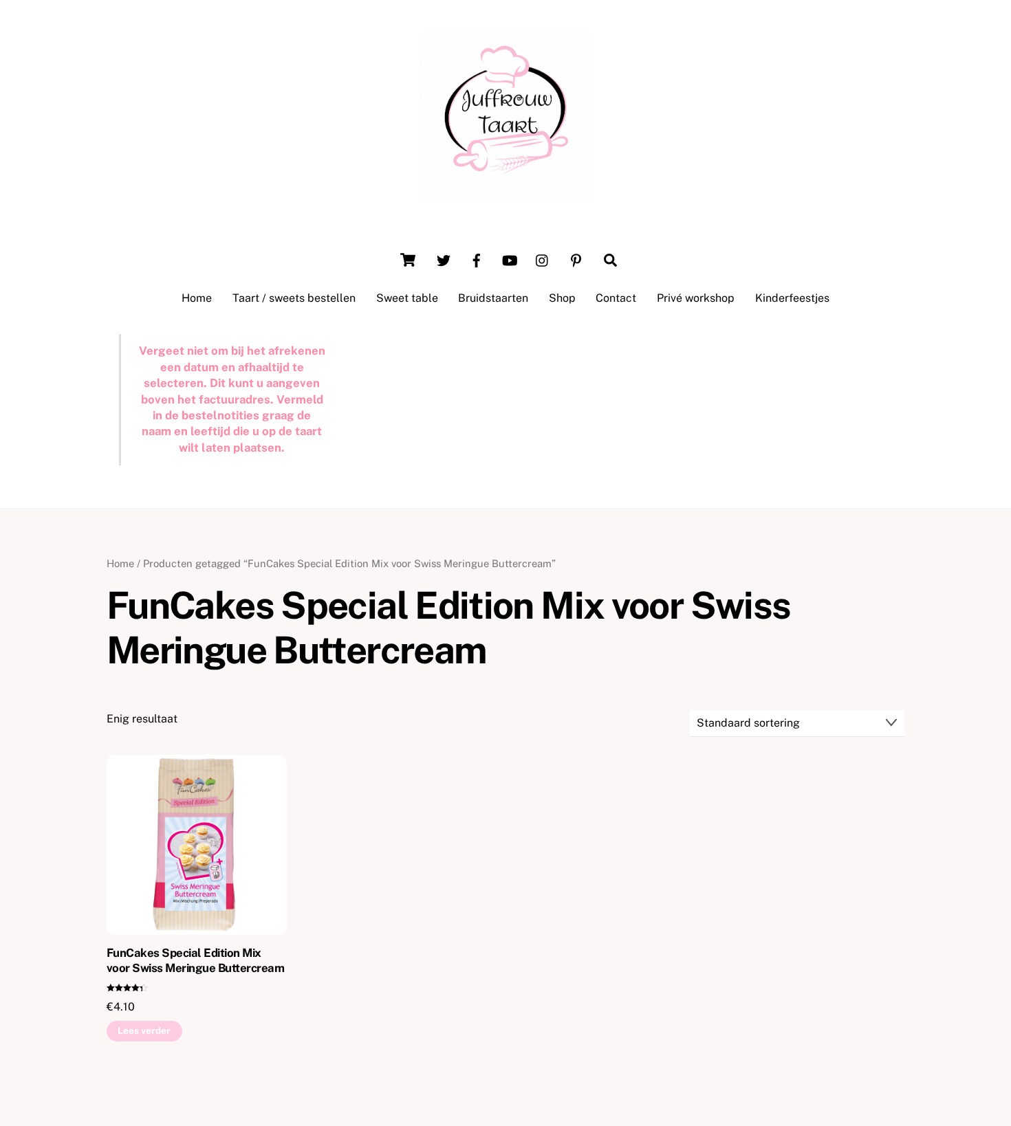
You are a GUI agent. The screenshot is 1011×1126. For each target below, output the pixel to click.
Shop (562, 298)
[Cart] (408, 260)
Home (197, 298)
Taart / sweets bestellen (294, 298)
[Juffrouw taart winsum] (505, 197)
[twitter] (443, 258)
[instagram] (542, 258)
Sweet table (407, 298)
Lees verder (144, 1030)
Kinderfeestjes (792, 298)
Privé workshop (696, 298)
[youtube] (509, 258)
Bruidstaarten (493, 298)
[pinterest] (575, 258)
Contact (616, 298)
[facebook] (476, 258)
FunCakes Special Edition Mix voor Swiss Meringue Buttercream (195, 960)
